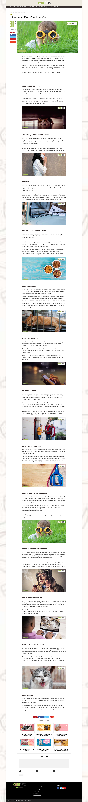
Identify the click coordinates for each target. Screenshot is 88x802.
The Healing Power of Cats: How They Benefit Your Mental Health (61, 750)
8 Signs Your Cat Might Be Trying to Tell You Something (44, 735)
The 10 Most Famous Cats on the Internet (27, 750)
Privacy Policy (35, 793)
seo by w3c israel (28, 800)
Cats (14, 6)
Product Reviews (40, 6)
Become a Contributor (37, 795)
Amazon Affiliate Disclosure (38, 789)
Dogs (10, 6)
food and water (54, 235)
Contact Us (56, 6)
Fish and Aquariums (22, 6)
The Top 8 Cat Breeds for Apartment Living (26, 735)
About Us (49, 6)
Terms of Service (36, 791)
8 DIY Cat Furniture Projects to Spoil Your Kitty (43, 750)
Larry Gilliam (13, 27)
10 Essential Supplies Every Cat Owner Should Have (61, 735)
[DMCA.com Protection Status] (19, 787)
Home (11, 12)
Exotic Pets (32, 6)
